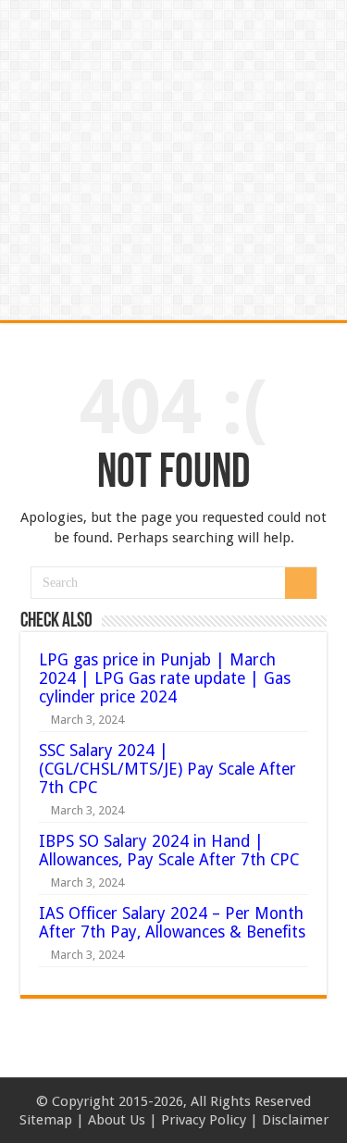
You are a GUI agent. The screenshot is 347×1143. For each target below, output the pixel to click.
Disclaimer (295, 1120)
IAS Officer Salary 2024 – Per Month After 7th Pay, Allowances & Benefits (172, 922)
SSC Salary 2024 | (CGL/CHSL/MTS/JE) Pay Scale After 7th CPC (167, 769)
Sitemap (45, 1120)
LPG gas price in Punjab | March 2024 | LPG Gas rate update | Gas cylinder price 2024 (165, 678)
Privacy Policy (203, 1120)
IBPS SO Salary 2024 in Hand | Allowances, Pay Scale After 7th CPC (169, 850)
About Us (116, 1120)
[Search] (300, 583)
